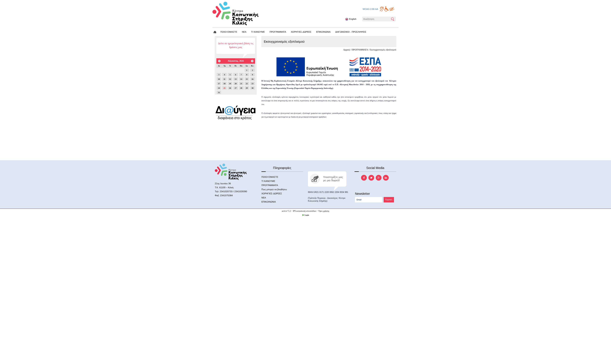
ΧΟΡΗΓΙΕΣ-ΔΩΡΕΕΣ (301, 32)
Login (307, 215)
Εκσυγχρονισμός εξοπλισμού (383, 50)
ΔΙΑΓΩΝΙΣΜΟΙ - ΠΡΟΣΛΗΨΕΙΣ (350, 32)
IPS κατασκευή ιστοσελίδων (304, 211)
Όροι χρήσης (324, 211)
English (352, 19)
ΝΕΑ (244, 32)
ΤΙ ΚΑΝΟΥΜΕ (258, 32)
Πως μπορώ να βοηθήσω (274, 189)
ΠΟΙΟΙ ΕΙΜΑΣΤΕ (228, 32)
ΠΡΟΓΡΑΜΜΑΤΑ (278, 32)
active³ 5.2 (286, 211)
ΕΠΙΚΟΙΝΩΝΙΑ (323, 32)
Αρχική (346, 50)
